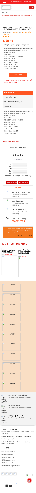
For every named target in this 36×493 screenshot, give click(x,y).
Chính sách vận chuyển (9, 463)
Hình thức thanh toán (8, 452)
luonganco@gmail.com (13, 439)
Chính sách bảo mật (8, 457)
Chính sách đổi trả (7, 454)
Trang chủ (5, 12)
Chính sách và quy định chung (11, 465)
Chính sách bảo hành (8, 460)
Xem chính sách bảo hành (25, 236)
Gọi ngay (19, 74)
